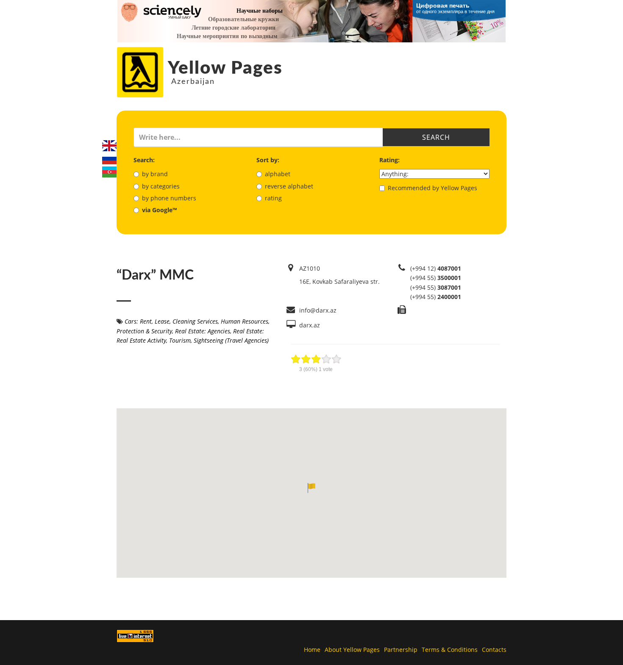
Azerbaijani (109, 171)
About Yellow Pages (352, 650)
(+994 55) (435, 278)
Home (312, 650)
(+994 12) (435, 268)
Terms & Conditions (450, 650)
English (109, 145)
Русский (109, 158)
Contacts (494, 650)
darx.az (309, 325)
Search (436, 137)
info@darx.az (318, 310)
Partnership (400, 650)
